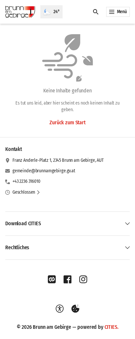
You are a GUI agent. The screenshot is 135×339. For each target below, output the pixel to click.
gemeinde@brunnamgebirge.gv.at (43, 171)
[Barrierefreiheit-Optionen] (60, 309)
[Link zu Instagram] (83, 279)
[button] (26, 192)
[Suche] (95, 12)
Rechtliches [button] (17, 247)
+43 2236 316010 (26, 181)
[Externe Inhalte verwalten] (75, 309)
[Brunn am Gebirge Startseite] (20, 12)
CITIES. (112, 327)
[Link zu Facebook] (67, 279)
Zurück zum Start (67, 122)
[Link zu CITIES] (52, 279)
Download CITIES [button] (23, 223)
